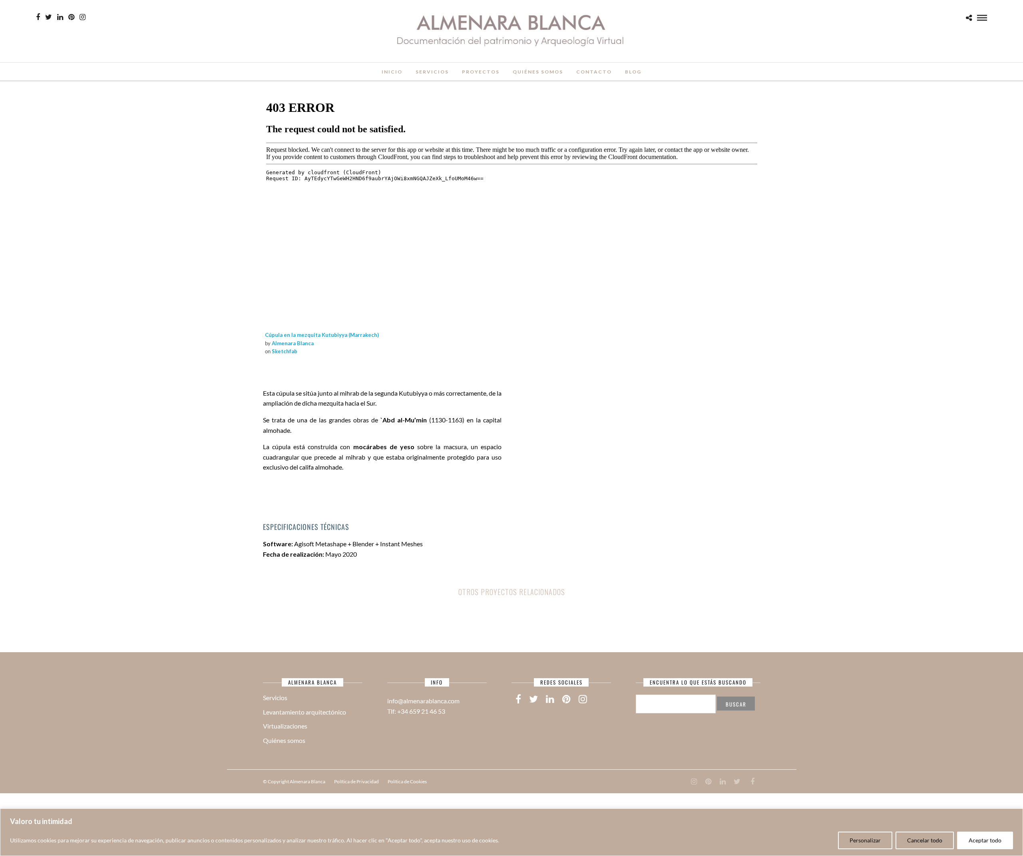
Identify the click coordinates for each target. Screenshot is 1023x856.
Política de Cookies (407, 781)
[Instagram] (83, 17)
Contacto (594, 72)
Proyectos (481, 72)
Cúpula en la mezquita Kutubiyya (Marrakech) (322, 335)
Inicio (392, 72)
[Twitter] (533, 699)
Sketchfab (284, 351)
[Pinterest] (71, 17)
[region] (511, 832)
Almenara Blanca (293, 343)
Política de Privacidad (356, 781)
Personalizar (865, 840)
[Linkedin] (60, 17)
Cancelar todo (924, 840)
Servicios (432, 72)
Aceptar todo (985, 840)
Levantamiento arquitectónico (304, 712)
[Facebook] (518, 699)
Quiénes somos (538, 72)
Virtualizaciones (285, 726)
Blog (633, 72)
